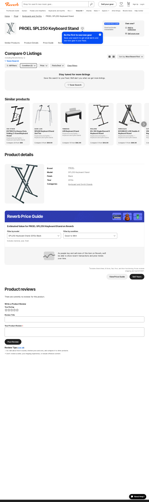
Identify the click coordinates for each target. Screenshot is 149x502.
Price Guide (48, 43)
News (96, 11)
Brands (89, 11)
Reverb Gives (127, 11)
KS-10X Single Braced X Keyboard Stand (100, 132)
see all (21, 348)
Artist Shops (116, 11)
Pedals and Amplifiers (38, 11)
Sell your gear (107, 4)
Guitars (24, 11)
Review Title (10, 315)
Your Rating (9, 307)
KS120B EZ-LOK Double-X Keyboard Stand (128, 132)
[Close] (100, 34)
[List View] (113, 57)
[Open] (58, 235)
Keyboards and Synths (57, 11)
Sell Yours (136, 277)
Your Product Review (13, 326)
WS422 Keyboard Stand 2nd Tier (44, 132)
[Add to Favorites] (82, 28)
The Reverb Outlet (12, 11)
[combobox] (31, 236)
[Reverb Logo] (12, 4)
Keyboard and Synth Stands (80, 184)
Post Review (13, 342)
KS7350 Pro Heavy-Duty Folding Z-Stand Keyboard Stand (17, 133)
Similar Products (12, 43)
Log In (142, 4)
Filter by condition (70, 231)
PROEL (71, 168)
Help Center (139, 11)
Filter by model (13, 231)
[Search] (91, 4)
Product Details (31, 43)
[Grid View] (109, 57)
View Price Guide (117, 277)
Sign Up (135, 4)
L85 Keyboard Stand (70, 131)
